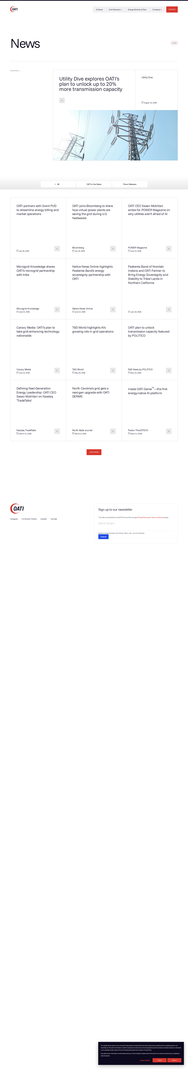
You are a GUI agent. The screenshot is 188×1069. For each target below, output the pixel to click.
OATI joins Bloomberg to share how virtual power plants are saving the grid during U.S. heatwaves (92, 212)
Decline (174, 1060)
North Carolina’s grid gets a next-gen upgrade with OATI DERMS (90, 392)
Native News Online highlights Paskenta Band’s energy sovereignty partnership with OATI (92, 273)
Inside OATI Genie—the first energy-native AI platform (147, 391)
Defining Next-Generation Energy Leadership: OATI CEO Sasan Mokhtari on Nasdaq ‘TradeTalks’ (36, 394)
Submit (103, 537)
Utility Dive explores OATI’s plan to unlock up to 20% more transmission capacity (90, 83)
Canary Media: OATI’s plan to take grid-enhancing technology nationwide (37, 331)
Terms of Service (157, 517)
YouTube (54, 519)
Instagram (14, 519)
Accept (160, 1060)
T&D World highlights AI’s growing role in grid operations (92, 329)
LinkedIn (43, 519)
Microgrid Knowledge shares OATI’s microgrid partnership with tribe (35, 270)
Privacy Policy (142, 517)
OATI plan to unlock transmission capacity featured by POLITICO (148, 331)
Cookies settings (145, 1060)
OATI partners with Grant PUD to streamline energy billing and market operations (37, 210)
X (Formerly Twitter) (29, 519)
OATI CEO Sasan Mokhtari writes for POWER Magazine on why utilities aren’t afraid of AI (149, 210)
